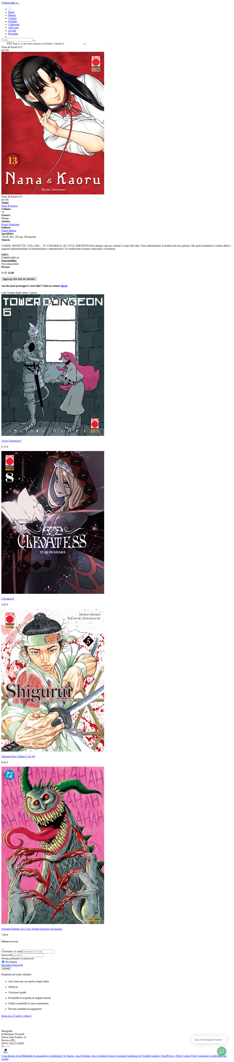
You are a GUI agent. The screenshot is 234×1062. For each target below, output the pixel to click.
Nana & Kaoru (9, 205)
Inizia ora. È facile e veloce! (16, 1015)
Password (6, 955)
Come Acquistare (117, 1055)
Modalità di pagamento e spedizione (42, 1055)
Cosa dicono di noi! (12, 1055)
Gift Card (13, 27)
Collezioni (13, 24)
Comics (12, 18)
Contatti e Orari (158, 1055)
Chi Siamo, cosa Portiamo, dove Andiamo (85, 1055)
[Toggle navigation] (18, 3)
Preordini (13, 33)
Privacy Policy (174, 1055)
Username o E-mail (11, 951)
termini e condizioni (96, 43)
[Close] (2, 949)
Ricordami (11, 961)
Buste (11, 12)
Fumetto (12, 21)
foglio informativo (74, 43)
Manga (12, 15)
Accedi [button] (12, 30)
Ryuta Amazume (10, 224)
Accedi (6, 968)
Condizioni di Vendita (138, 1055)
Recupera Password (12, 964)
